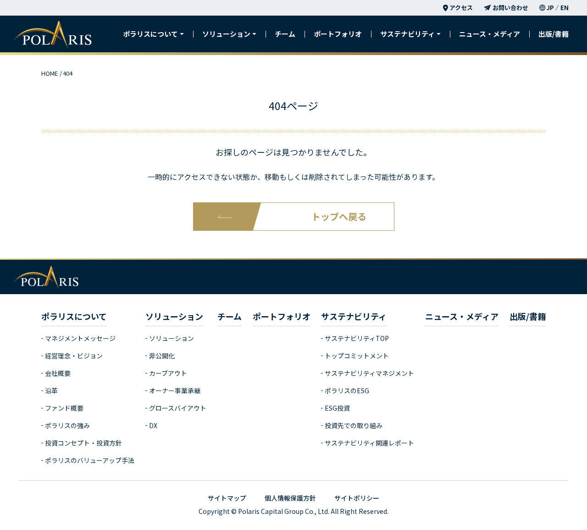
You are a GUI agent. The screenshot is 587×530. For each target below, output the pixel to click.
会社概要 (58, 373)
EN (564, 7)
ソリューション (171, 338)
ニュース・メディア (489, 34)
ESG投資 (337, 408)
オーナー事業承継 (174, 390)
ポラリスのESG (347, 390)
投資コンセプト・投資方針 (83, 442)
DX (153, 425)
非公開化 (162, 355)
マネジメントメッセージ (80, 338)
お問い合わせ (510, 7)
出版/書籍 (553, 34)
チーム (285, 34)
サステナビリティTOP (357, 338)
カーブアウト (168, 373)
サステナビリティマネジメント (369, 373)
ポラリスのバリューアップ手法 (89, 460)
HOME (49, 73)
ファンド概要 (64, 408)
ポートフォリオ (338, 34)
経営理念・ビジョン (74, 355)
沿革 (51, 390)
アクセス (461, 7)
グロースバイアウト (177, 408)
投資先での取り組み (353, 425)
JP (550, 7)
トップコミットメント (357, 355)
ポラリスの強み (67, 425)
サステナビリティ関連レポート (369, 442)
